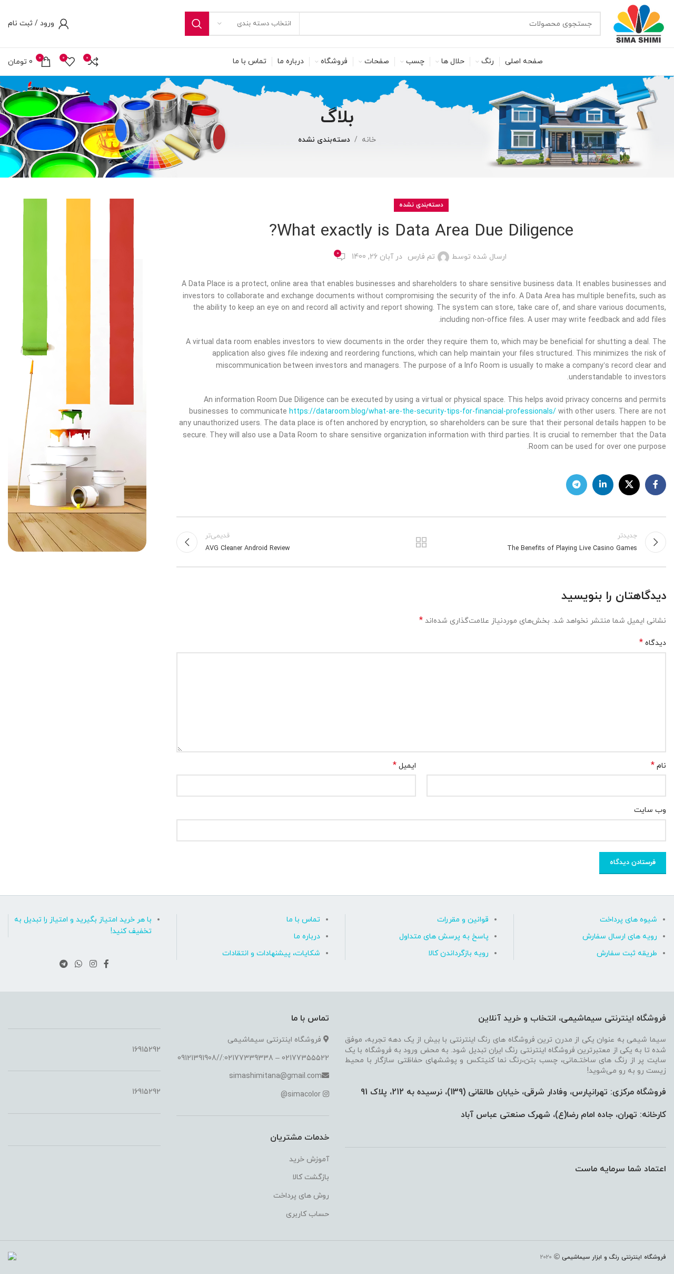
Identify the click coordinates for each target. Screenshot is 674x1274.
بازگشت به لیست (421, 542)
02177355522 (305, 1058)
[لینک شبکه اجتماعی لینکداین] (602, 484)
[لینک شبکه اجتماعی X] (629, 484)
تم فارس (421, 257)
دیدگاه (652, 643)
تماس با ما (303, 920)
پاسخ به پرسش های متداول (444, 937)
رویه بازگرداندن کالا (458, 953)
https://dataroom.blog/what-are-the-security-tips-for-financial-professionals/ (422, 412)
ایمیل (404, 765)
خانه (369, 140)
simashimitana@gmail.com (275, 1076)
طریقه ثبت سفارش (627, 953)
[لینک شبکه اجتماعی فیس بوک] (655, 484)
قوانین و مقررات (463, 920)
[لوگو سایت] (638, 23)
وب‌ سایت (650, 810)
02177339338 (248, 1058)
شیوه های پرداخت (628, 920)
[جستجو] (197, 24)
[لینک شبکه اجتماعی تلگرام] (576, 484)
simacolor (304, 1095)
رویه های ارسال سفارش (619, 937)
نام (658, 765)
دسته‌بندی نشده (324, 140)
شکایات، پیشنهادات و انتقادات (271, 953)
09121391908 (196, 1058)
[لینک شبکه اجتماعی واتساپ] (79, 964)
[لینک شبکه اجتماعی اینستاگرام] (93, 964)
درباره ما (307, 937)
